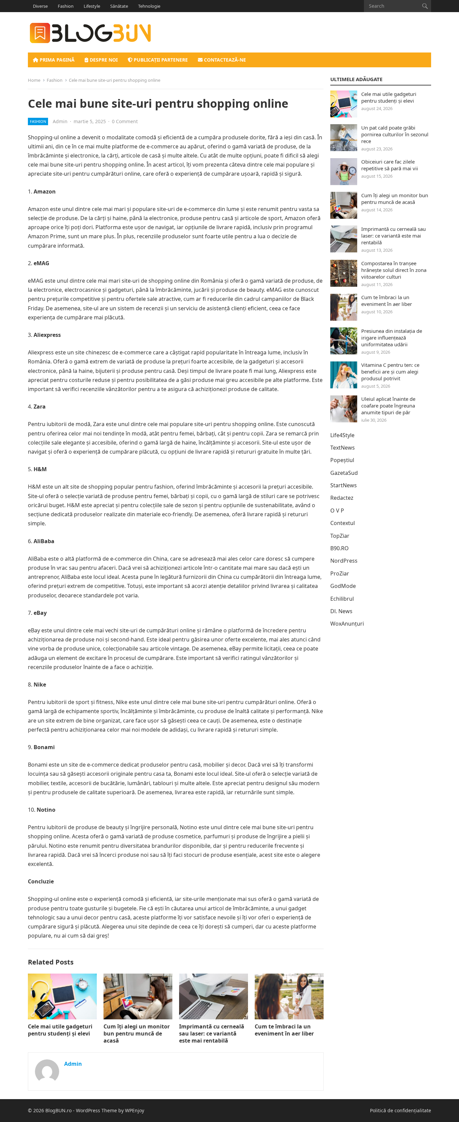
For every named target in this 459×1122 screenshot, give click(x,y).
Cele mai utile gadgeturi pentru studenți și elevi (60, 1030)
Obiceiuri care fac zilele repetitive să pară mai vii (389, 165)
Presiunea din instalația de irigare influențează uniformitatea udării (391, 337)
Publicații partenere (160, 60)
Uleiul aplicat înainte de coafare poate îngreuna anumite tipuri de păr (388, 405)
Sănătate (119, 6)
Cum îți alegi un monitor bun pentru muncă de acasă (136, 1033)
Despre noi (103, 60)
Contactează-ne (224, 60)
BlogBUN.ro (58, 1110)
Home (34, 80)
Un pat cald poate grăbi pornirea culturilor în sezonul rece (394, 134)
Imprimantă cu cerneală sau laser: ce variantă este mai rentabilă (211, 1033)
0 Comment (125, 121)
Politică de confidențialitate (400, 1110)
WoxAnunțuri (347, 623)
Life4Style (342, 435)
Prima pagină (56, 60)
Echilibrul (342, 598)
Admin (60, 121)
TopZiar (339, 535)
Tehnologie (149, 6)
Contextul (342, 523)
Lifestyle (92, 6)
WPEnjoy (134, 1110)
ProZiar (339, 573)
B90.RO (339, 548)
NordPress (344, 560)
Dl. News (341, 611)
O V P (337, 510)
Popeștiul (342, 460)
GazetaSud (344, 473)
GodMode (343, 586)
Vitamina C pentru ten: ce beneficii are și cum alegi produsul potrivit (390, 371)
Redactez (341, 497)
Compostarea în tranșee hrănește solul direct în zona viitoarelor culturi (393, 270)
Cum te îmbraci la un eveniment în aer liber (284, 1030)
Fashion (66, 6)
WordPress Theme (96, 1110)
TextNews (342, 447)
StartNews (343, 485)
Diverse (40, 6)
